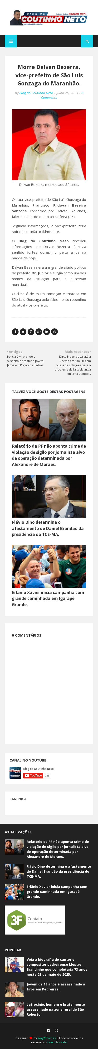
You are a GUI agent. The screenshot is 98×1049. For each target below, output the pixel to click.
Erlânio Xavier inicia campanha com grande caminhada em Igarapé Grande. (48, 598)
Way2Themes (47, 1038)
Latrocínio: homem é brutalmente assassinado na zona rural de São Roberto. (56, 1009)
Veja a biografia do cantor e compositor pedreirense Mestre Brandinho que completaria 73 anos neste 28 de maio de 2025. (57, 967)
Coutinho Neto (57, 1042)
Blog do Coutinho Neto (36, 93)
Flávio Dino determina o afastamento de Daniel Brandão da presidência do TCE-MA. (48, 528)
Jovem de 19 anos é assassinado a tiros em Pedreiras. (56, 986)
